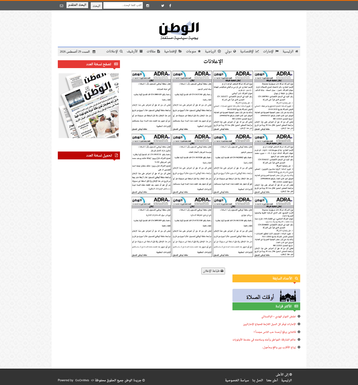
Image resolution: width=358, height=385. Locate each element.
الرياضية (211, 52)
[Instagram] (147, 5)
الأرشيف (132, 52)
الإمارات (268, 52)
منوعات (191, 52)
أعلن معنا (272, 380)
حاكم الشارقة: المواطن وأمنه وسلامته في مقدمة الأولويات (264, 340)
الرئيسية (288, 52)
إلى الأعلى (282, 375)
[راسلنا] (61, 5)
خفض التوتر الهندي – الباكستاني (278, 316)
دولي (228, 52)
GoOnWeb (82, 380)
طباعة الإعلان (212, 271)
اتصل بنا (257, 380)
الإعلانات (112, 52)
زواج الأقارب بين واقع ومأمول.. (279, 347)
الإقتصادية (247, 52)
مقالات (151, 52)
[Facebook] (170, 5)
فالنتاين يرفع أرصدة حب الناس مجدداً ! (275, 332)
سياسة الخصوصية (237, 380)
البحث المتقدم (77, 5)
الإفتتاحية (171, 52)
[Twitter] (162, 5)
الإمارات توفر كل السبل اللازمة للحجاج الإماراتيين (269, 324)
